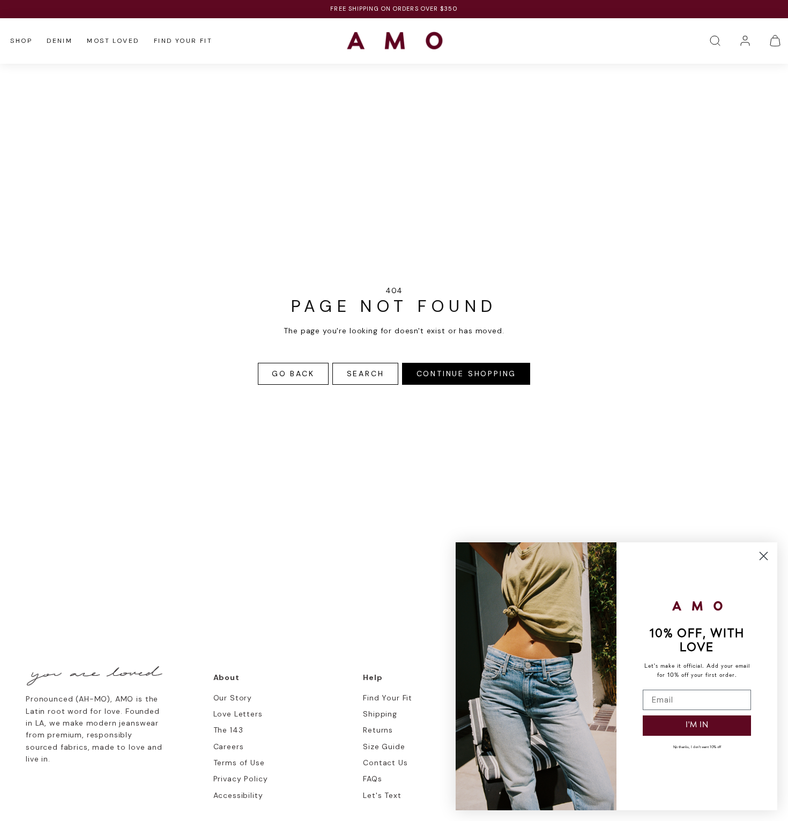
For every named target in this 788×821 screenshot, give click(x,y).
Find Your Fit (183, 40)
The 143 (228, 730)
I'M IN (697, 725)
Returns (378, 730)
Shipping (380, 714)
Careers (228, 746)
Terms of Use (239, 762)
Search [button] (365, 373)
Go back (293, 373)
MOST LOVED (113, 40)
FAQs (372, 778)
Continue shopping (467, 373)
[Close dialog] (763, 556)
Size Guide (384, 746)
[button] (715, 41)
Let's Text (382, 795)
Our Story (232, 698)
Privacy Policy (240, 778)
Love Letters (238, 714)
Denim (59, 40)
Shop (21, 40)
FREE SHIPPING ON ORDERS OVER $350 (393, 8)
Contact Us (385, 762)
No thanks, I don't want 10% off (697, 747)
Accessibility (238, 795)
